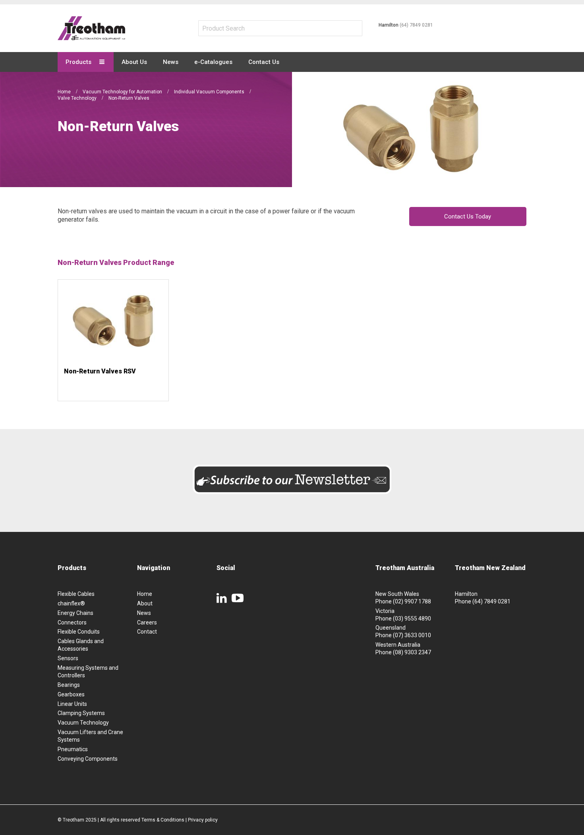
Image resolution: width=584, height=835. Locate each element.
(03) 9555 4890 (412, 618)
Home (65, 92)
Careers (147, 622)
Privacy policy (203, 820)
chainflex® (71, 603)
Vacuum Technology (83, 722)
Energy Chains (75, 613)
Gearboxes (71, 694)
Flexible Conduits (79, 631)
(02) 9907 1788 (412, 601)
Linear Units (72, 704)
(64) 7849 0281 (416, 25)
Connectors (72, 622)
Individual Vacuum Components (210, 92)
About (145, 603)
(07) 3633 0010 (412, 635)
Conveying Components (88, 759)
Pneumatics (73, 749)
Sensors (68, 658)
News (144, 613)
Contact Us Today (467, 216)
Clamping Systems (81, 713)
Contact (147, 631)
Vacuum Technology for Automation (123, 92)
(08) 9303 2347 (412, 652)
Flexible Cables (76, 594)
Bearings (69, 685)
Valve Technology (78, 98)
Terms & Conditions (162, 820)
